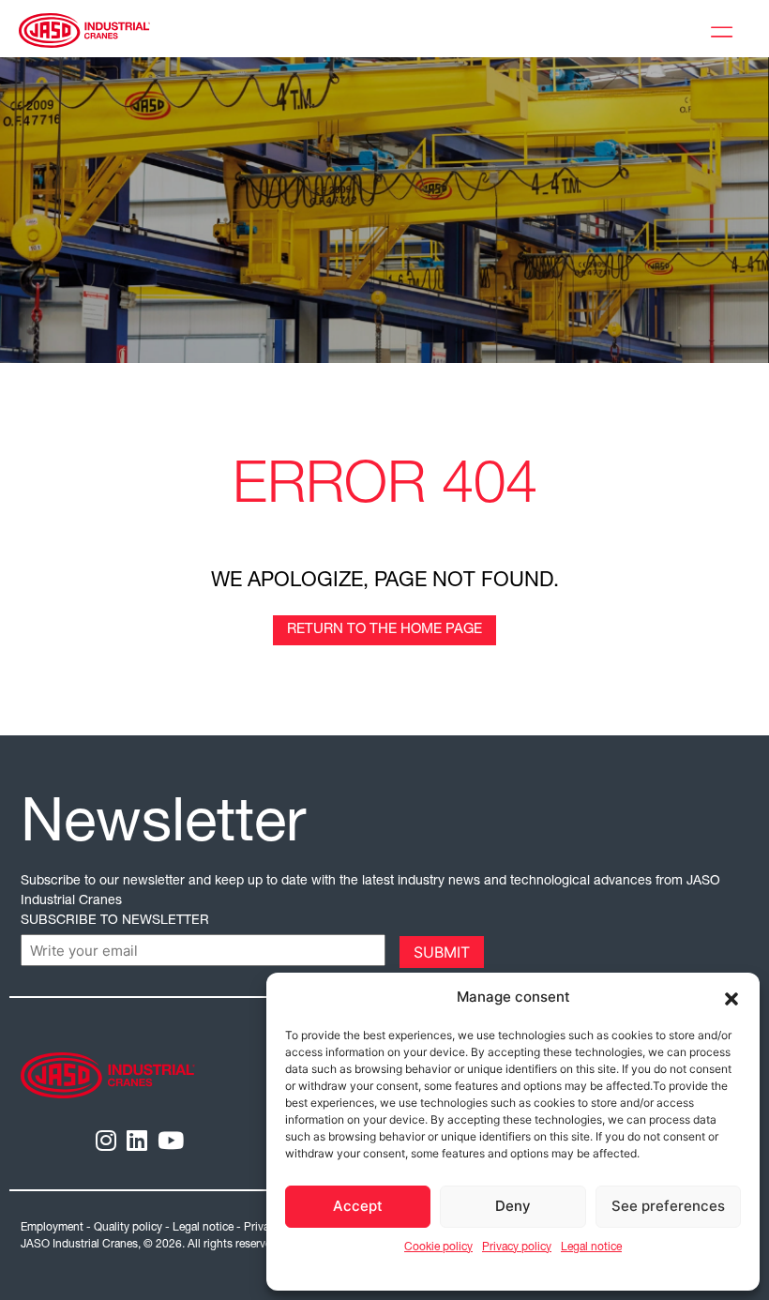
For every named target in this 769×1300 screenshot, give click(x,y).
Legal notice (591, 1247)
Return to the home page (384, 630)
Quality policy (128, 1227)
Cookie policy (438, 1247)
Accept (358, 1206)
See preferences (668, 1206)
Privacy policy (516, 1247)
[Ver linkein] (137, 1144)
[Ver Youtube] (171, 1144)
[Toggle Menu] (726, 29)
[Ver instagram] (106, 1144)
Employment (52, 1227)
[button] (731, 997)
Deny (513, 1206)
